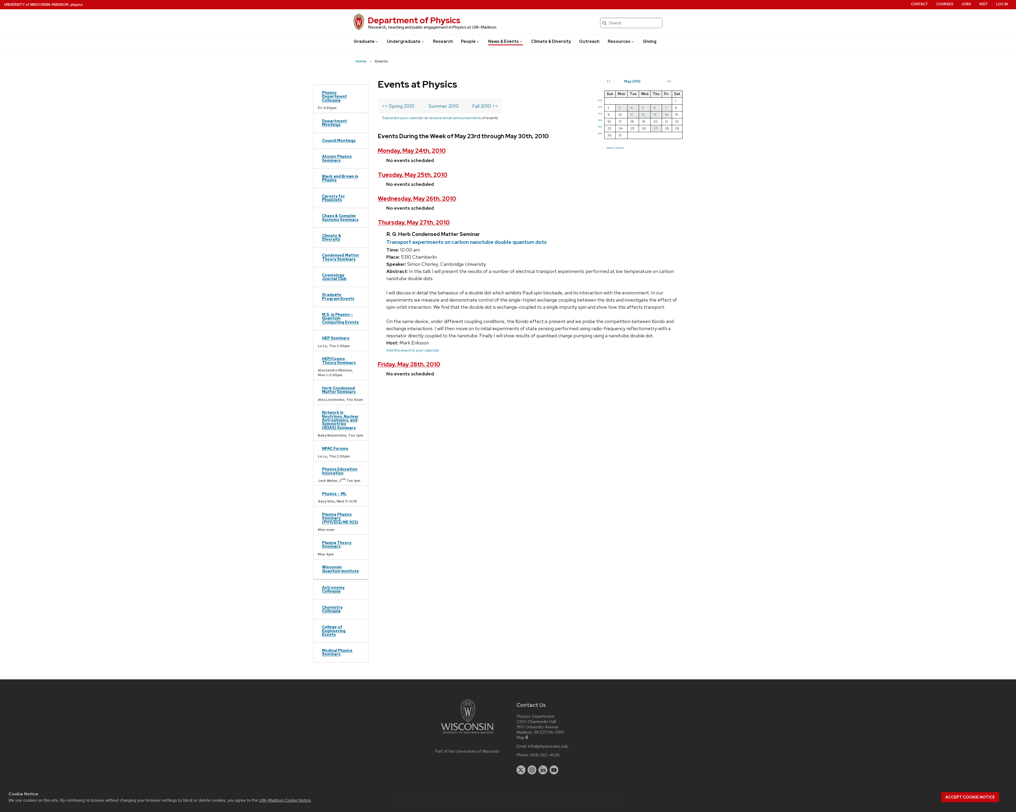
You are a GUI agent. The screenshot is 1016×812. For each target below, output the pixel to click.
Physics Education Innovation (339, 470)
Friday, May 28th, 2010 (409, 364)
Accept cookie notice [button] (970, 797)
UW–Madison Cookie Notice (285, 800)
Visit (983, 4)
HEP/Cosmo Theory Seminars (339, 360)
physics (77, 4)
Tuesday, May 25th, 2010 (412, 175)
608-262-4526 (545, 755)
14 (666, 114)
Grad (364, 41)
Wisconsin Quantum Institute (340, 568)
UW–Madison (36, 4)
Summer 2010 (444, 106)
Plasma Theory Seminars (336, 544)
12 (643, 114)
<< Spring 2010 (398, 106)
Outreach (589, 41)
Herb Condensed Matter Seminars (339, 389)
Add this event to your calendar (412, 350)
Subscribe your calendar (403, 117)
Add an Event (615, 148)
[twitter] (520, 769)
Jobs (966, 4)
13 (655, 114)
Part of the (467, 751)
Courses (944, 4)
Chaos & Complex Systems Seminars (340, 217)
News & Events (503, 41)
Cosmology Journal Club (334, 276)
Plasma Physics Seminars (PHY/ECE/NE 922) (340, 518)
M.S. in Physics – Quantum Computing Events (340, 318)
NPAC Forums (335, 448)
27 (655, 128)
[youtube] (554, 769)
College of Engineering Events (334, 630)
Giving (649, 41)
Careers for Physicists (333, 198)
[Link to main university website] (467, 734)
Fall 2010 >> (485, 106)
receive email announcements (455, 117)
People (468, 41)
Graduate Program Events (338, 296)
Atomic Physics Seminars (337, 158)
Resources (619, 41)
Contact (919, 4)
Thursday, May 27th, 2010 (414, 222)
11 (631, 114)
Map (520, 737)
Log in (1002, 4)
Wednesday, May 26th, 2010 (417, 199)
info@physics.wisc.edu (548, 746)
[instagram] (532, 769)
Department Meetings (334, 122)
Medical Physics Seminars (337, 652)
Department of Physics (414, 20)
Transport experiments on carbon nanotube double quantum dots (466, 242)
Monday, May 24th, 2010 (412, 151)
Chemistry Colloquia (332, 609)
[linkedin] (542, 769)
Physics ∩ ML (334, 493)
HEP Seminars (335, 337)
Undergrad (403, 41)
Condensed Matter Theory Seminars (340, 257)
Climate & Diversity (551, 41)
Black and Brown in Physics (340, 178)
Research (443, 41)
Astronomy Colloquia (333, 589)
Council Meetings (339, 140)
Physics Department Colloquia (334, 96)
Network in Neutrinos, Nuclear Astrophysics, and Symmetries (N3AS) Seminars (340, 420)
